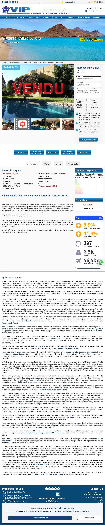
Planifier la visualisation (93, 101)
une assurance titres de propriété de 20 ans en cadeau (44, 433)
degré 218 (30, 443)
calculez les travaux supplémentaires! (54, 390)
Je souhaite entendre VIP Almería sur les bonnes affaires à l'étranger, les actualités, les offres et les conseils (89, 125)
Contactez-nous (96, 17)
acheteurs (9, 327)
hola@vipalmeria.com (95, 11)
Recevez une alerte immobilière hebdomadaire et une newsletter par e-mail (90, 132)
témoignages (18, 407)
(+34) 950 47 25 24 (96, 8)
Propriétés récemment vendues (46, 18)
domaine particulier (40, 465)
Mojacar (73, 417)
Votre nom (80, 70)
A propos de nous (21, 17)
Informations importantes (58, 18)
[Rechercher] (64, 9)
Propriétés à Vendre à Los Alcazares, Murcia (17, 497)
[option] (38, 124)
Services (71, 17)
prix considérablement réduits (67, 348)
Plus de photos (94, 110)
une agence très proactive (58, 339)
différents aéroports (32, 321)
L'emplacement (94, 105)
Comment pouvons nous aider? (86, 89)
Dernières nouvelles (84, 17)
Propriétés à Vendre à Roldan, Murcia (15, 502)
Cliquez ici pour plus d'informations (77, 511)
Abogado (49, 331)
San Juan (82, 417)
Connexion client (69, 2)
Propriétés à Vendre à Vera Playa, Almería (16, 495)
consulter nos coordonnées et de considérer (48, 474)
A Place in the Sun (34, 380)
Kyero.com (94, 267)
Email (79, 76)
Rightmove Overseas (25, 382)
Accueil (8, 17)
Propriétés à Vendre (33, 17)
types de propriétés (37, 346)
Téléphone (80, 82)
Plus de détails (94, 107)
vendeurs (19, 327)
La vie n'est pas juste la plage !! (43, 427)
